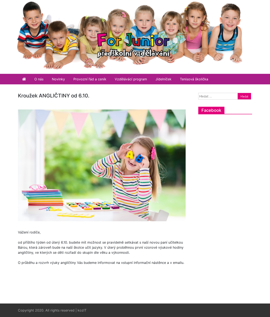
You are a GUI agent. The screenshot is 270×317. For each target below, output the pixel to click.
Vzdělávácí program (131, 79)
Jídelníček (163, 79)
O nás (38, 79)
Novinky (58, 79)
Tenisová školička (194, 79)
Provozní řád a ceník (89, 79)
